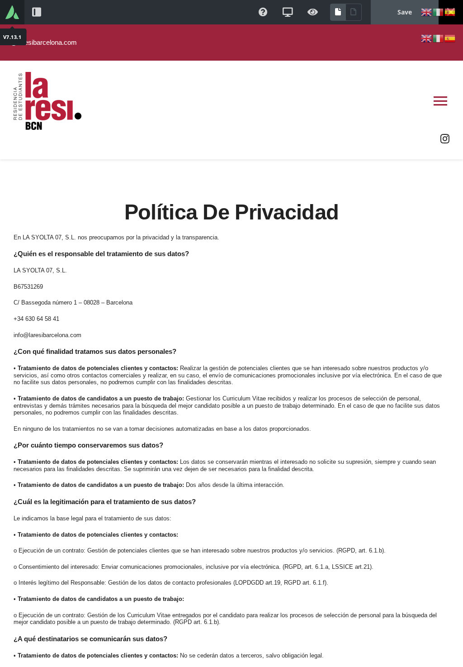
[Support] (263, 12)
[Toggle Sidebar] (36, 12)
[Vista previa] (313, 12)
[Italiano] (438, 11)
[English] (427, 11)
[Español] (450, 11)
